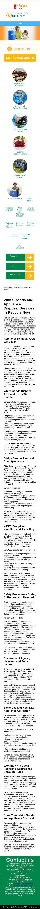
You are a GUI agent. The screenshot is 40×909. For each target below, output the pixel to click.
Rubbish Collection (30, 224)
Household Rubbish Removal (20, 153)
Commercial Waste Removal (25, 236)
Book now (18, 15)
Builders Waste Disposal (9, 225)
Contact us (14, 256)
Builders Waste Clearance (19, 85)
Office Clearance (20, 247)
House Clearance (15, 199)
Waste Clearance (30, 209)
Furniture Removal (19, 224)
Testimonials (15, 275)
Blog (12, 265)
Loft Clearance (14, 235)
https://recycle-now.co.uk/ (22, 886)
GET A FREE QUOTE (20, 57)
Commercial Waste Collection (20, 107)
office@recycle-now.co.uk (23, 884)
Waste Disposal (29, 200)
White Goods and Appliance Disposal (20, 212)
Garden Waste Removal (20, 176)
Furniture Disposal (9, 209)
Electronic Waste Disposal (20, 130)
